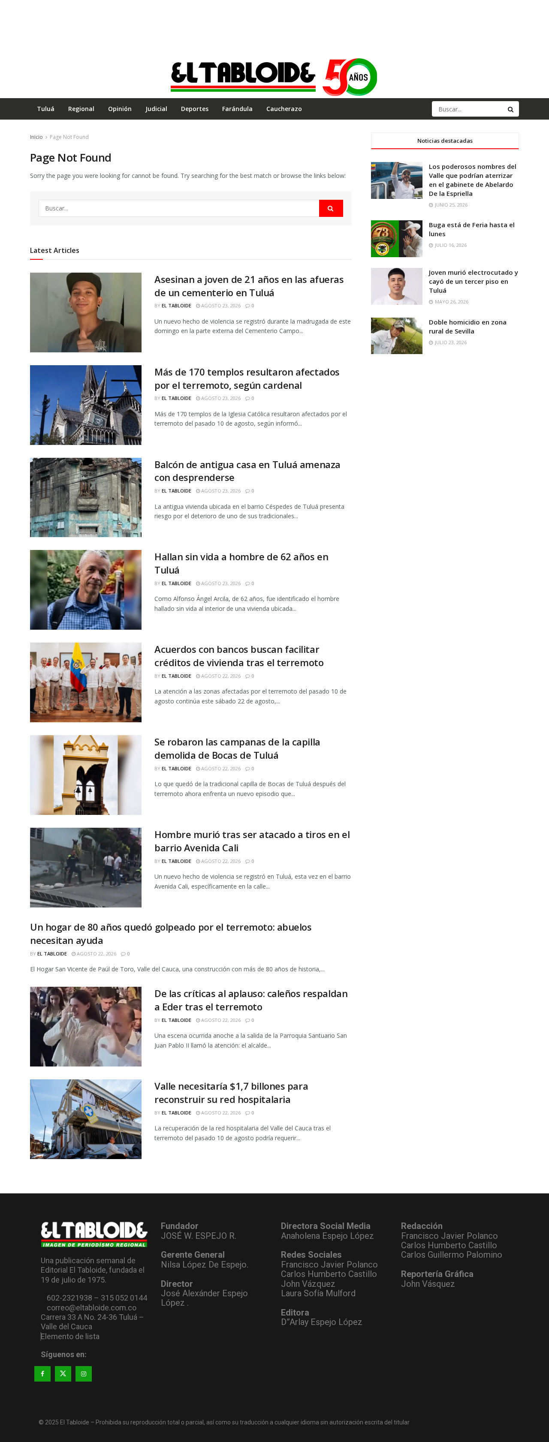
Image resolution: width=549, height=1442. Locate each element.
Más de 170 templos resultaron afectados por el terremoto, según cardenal (247, 378)
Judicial (156, 109)
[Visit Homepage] (274, 76)
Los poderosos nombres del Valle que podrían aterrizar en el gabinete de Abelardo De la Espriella (472, 180)
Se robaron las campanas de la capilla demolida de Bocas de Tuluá (237, 748)
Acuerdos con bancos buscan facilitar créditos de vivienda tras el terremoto (238, 656)
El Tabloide (176, 305)
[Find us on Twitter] (63, 1374)
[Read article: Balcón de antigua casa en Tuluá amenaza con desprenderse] (86, 498)
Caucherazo (284, 109)
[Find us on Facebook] (42, 1374)
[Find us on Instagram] (83, 1374)
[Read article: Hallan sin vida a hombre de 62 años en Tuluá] (86, 590)
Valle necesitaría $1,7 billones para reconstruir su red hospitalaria (231, 1092)
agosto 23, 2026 (220, 305)
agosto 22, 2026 (220, 676)
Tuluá (45, 109)
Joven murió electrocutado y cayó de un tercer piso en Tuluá (473, 281)
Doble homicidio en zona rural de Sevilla (468, 326)
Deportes (194, 109)
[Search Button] (511, 109)
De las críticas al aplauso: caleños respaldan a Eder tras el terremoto (250, 1000)
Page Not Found (69, 137)
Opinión (120, 109)
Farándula (237, 109)
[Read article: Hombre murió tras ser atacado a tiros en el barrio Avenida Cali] (86, 867)
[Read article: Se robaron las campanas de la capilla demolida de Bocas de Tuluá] (86, 775)
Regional (81, 109)
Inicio (36, 137)
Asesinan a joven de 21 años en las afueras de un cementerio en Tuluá (249, 286)
